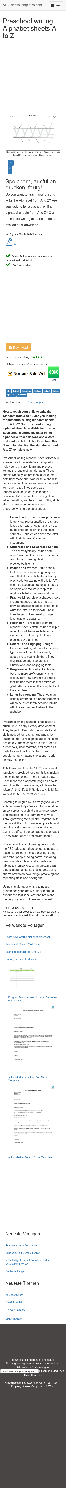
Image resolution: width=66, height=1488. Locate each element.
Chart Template (14, 1302)
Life (8, 391)
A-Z (62, 1371)
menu (58, 6)
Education (26, 391)
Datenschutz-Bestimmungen (32, 1367)
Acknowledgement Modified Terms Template (28, 1079)
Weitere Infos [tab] (13, 402)
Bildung (37, 391)
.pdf (14, 243)
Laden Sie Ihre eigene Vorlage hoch (19, 1371)
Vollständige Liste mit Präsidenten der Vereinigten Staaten (27, 1262)
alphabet (10, 394)
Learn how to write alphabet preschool (28, 937)
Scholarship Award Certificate (23, 944)
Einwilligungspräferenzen (26, 1359)
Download (20, 347)
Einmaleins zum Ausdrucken (22, 1245)
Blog (55, 1371)
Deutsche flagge (15, 1271)
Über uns (36, 1375)
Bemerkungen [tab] (35, 402)
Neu (26, 1375)
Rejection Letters (15, 1309)
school (47, 391)
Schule (56, 391)
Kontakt (47, 1359)
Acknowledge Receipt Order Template (30, 1157)
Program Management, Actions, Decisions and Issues (32, 998)
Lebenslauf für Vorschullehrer (23, 1253)
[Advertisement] (33, 74)
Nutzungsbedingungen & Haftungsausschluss (32, 1363)
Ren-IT (57, 1382)
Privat (16, 391)
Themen (45, 1371)
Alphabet (22, 394)
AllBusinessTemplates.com (22, 4)
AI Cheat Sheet (14, 1295)
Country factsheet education (22, 959)
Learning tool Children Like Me (23, 951)
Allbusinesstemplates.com (20, 1382)
